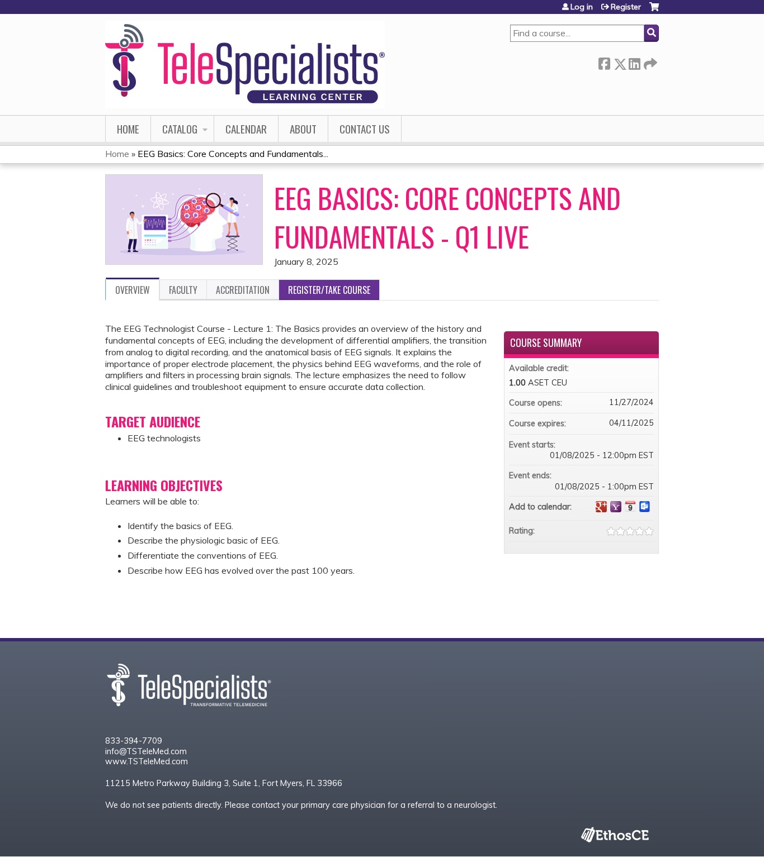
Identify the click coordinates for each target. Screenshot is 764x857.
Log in (581, 7)
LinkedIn (634, 61)
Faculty (183, 290)
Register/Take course (329, 290)
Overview (132, 290)
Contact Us (364, 129)
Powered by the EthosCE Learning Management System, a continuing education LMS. (614, 834)
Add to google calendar (601, 506)
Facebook (604, 61)
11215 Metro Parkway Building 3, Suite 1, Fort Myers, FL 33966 (223, 783)
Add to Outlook (644, 506)
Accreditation (243, 290)
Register (626, 7)
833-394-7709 (133, 741)
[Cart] (654, 11)
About (303, 129)
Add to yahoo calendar (615, 506)
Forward (649, 61)
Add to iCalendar (630, 506)
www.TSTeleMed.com (146, 761)
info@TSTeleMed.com (146, 751)
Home (128, 129)
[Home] (245, 64)
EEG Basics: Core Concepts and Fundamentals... (233, 153)
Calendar (246, 129)
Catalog (179, 129)
